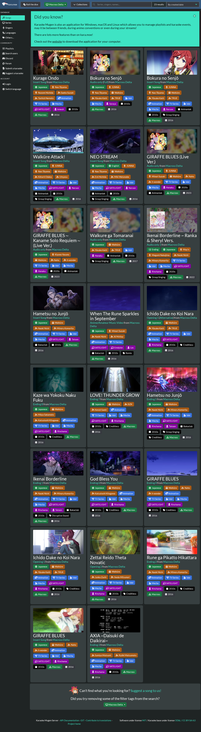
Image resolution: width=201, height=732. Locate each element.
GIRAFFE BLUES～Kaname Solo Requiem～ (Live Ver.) (57, 240)
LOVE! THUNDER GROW (114, 395)
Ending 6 (95, 482)
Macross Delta (61, 82)
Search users (11, 53)
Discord (9, 58)
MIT (144, 720)
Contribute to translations (98, 720)
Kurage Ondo (46, 78)
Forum (8, 63)
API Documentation (69, 720)
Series (8, 22)
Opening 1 (153, 317)
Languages (10, 32)
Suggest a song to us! (146, 691)
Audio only (96, 82)
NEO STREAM (104, 156)
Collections (82, 4)
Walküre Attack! (49, 156)
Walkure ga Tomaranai (111, 235)
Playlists (9, 48)
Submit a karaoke (13, 68)
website (57, 41)
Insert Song (39, 82)
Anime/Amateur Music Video (106, 322)
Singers (9, 27)
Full (106, 82)
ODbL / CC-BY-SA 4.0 (185, 720)
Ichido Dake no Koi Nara (170, 313)
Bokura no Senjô (106, 78)
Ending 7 (95, 399)
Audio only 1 (154, 244)
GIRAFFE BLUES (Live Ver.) (168, 159)
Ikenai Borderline (50, 478)
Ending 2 (152, 561)
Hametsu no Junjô (50, 313)
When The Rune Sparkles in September (114, 316)
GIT (83, 720)
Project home (74, 723)
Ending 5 (152, 399)
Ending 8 (38, 404)
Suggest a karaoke (14, 73)
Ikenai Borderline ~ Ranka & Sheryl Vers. (172, 238)
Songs (8, 17)
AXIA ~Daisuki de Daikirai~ (107, 638)
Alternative (166, 317)
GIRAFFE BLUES (163, 478)
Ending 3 (95, 644)
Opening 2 (96, 566)
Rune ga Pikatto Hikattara (172, 557)
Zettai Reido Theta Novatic (108, 560)
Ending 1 (38, 482)
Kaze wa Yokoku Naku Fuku (54, 397)
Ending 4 (152, 482)
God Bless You (104, 478)
